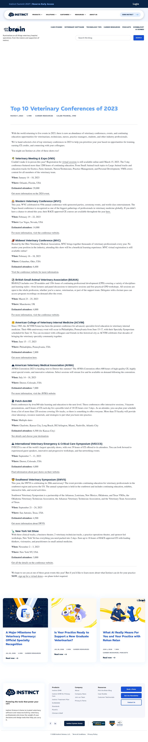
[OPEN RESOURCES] (85, 15)
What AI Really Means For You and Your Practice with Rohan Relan (121, 636)
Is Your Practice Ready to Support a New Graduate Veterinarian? (71, 636)
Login (136, 3)
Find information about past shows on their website (35, 471)
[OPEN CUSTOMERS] (70, 15)
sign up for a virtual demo (30, 576)
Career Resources (44, 116)
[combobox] (103, 37)
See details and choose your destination (30, 436)
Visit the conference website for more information (35, 271)
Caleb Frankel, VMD (66, 116)
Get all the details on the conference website (32, 562)
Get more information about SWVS (28, 523)
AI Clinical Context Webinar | (33, 4)
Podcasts (124, 653)
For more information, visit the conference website (35, 232)
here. (108, 211)
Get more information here (24, 357)
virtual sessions (69, 161)
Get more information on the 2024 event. (31, 193)
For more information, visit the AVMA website (34, 393)
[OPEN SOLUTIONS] (56, 15)
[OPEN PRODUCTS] (41, 15)
